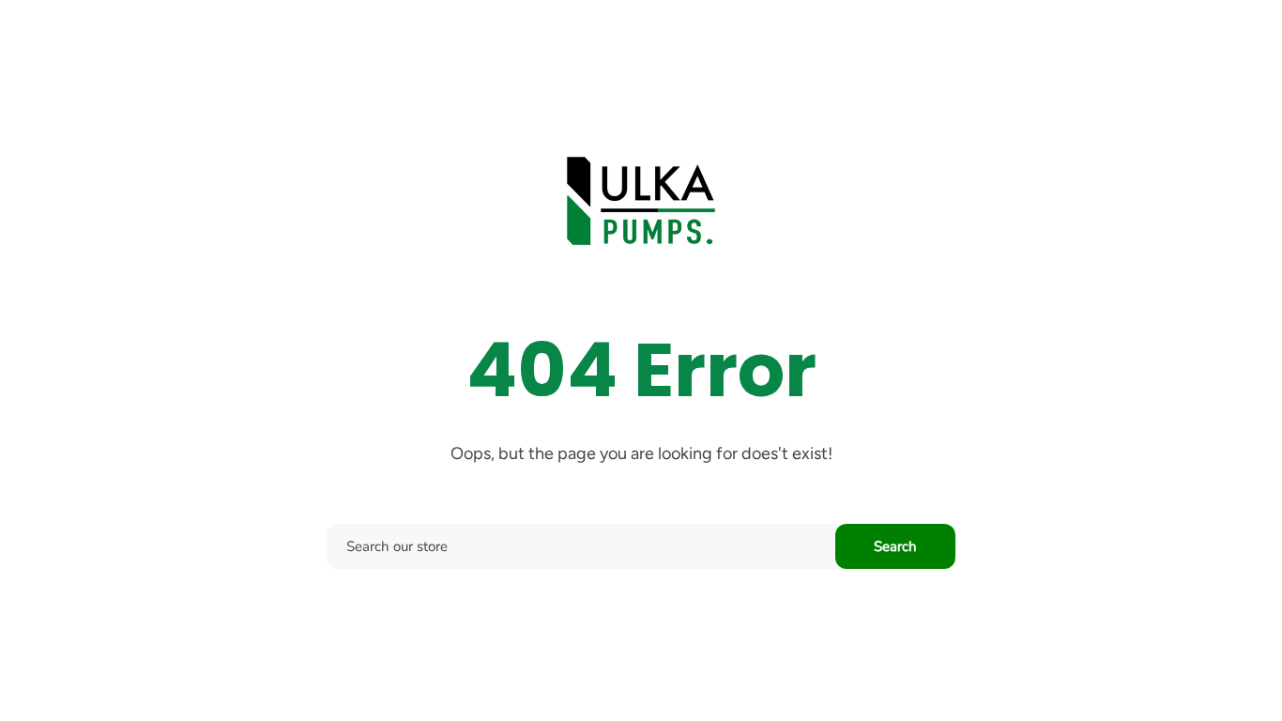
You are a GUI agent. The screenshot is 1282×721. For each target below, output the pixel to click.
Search (895, 546)
